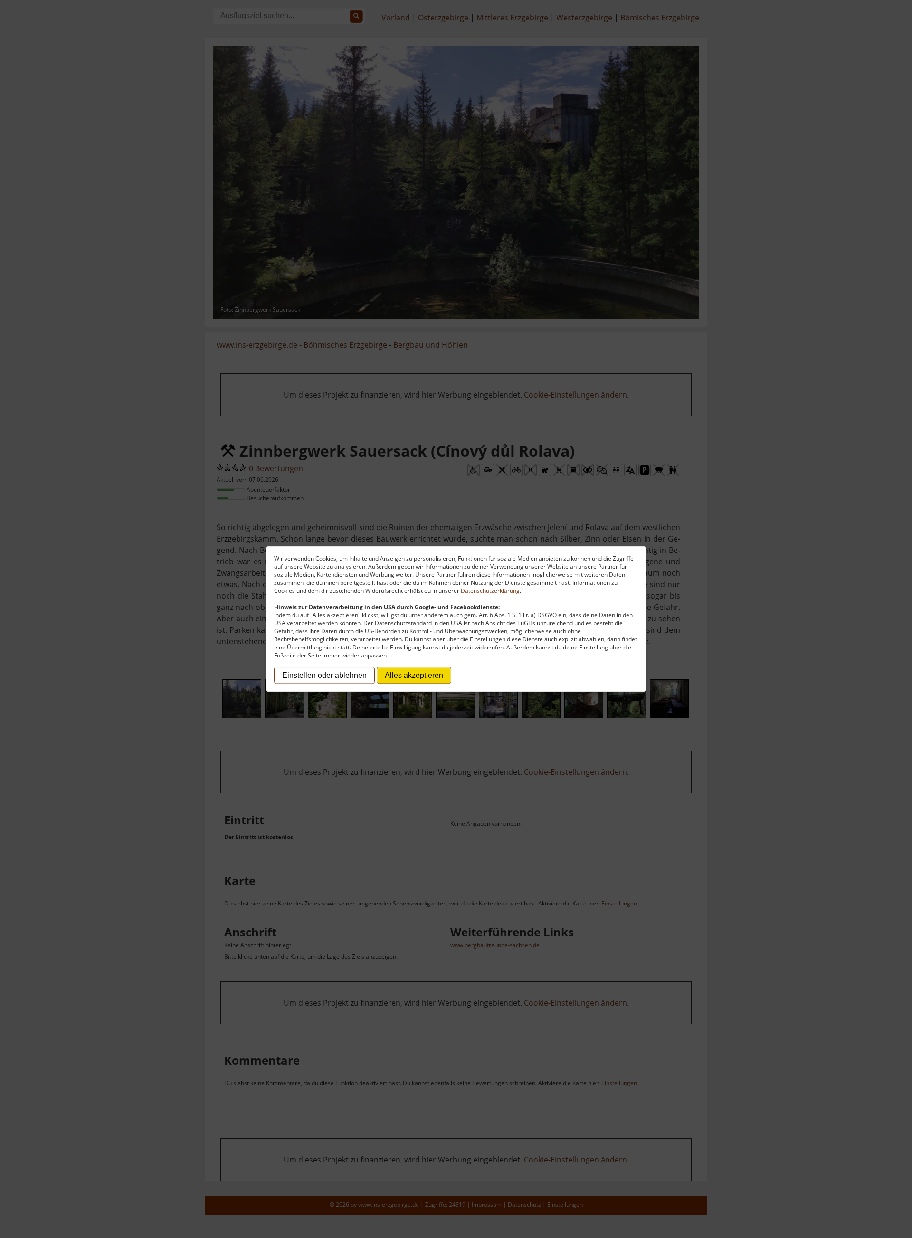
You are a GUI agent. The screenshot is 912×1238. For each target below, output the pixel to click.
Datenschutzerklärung (490, 591)
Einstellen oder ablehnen (324, 675)
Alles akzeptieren (414, 675)
